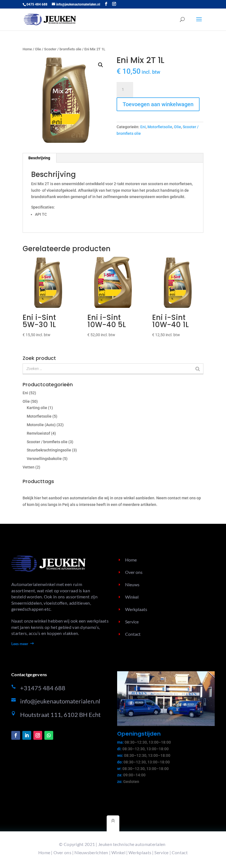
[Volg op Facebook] (15, 735)
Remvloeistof (38, 433)
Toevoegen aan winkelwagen (158, 104)
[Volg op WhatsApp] (48, 735)
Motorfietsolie (159, 127)
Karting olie (37, 408)
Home (27, 49)
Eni (143, 127)
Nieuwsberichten (91, 852)
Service (132, 621)
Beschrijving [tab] (39, 158)
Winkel (132, 596)
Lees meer (19, 643)
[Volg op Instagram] (37, 735)
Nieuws (132, 584)
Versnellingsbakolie (44, 458)
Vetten (28, 467)
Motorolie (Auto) (41, 425)
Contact (133, 634)
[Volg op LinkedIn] (26, 735)
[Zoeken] (197, 369)
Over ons (133, 572)
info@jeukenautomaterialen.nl (60, 701)
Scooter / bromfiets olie (62, 49)
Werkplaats (136, 609)
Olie (38, 49)
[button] (101, 65)
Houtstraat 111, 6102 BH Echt (60, 714)
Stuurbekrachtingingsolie (49, 450)
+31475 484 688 (42, 688)
